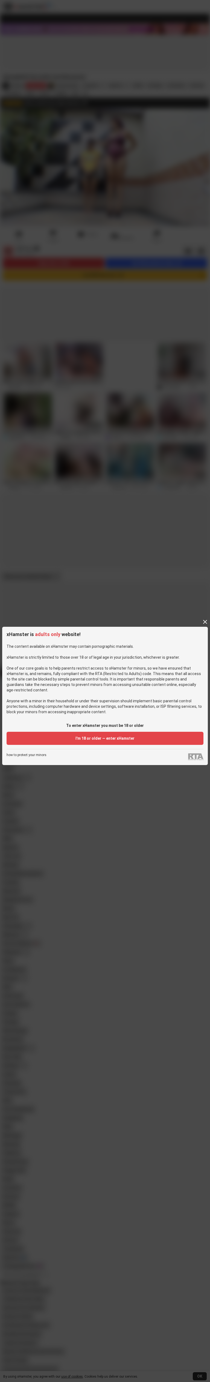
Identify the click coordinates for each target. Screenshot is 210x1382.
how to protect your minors (26, 755)
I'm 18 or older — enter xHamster (105, 738)
